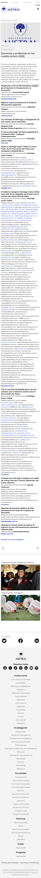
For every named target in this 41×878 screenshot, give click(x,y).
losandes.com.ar (23, 433)
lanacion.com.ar (26, 160)
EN (36, 5)
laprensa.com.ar (7, 233)
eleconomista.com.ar (9, 405)
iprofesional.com (7, 229)
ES (38, 5)
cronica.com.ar (7, 205)
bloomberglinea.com (18, 227)
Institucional (6, 20)
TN (20, 209)
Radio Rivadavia (16, 211)
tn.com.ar (36, 207)
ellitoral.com (6, 251)
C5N (6, 209)
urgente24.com (7, 266)
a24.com (17, 270)
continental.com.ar (8, 342)
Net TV (34, 186)
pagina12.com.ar (7, 207)
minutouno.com (7, 171)
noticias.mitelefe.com (9, 309)
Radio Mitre (13, 209)
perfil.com (5, 413)
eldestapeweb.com (9, 175)
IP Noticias (28, 218)
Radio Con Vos (31, 214)
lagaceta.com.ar (31, 205)
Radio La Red (29, 211)
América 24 (5, 216)
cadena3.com (25, 253)
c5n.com (34, 162)
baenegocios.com (8, 173)
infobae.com (19, 205)
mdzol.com (16, 453)
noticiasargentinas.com (10, 220)
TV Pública (19, 218)
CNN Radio (26, 186)
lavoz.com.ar (26, 220)
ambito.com (25, 440)
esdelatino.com (7, 257)
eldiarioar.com (27, 407)
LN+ (2, 209)
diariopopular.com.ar (23, 242)
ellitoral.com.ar (20, 349)
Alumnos (20, 819)
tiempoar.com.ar (7, 307)
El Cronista (23, 427)
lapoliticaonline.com (9, 240)
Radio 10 (29, 209)
